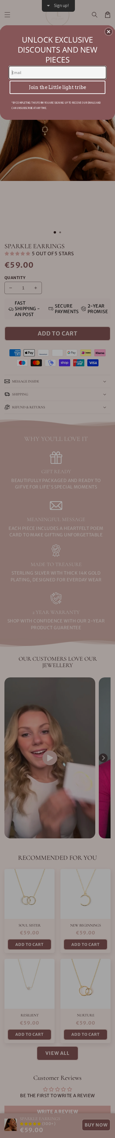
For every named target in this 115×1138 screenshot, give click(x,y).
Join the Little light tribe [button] (57, 87)
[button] (108, 31)
